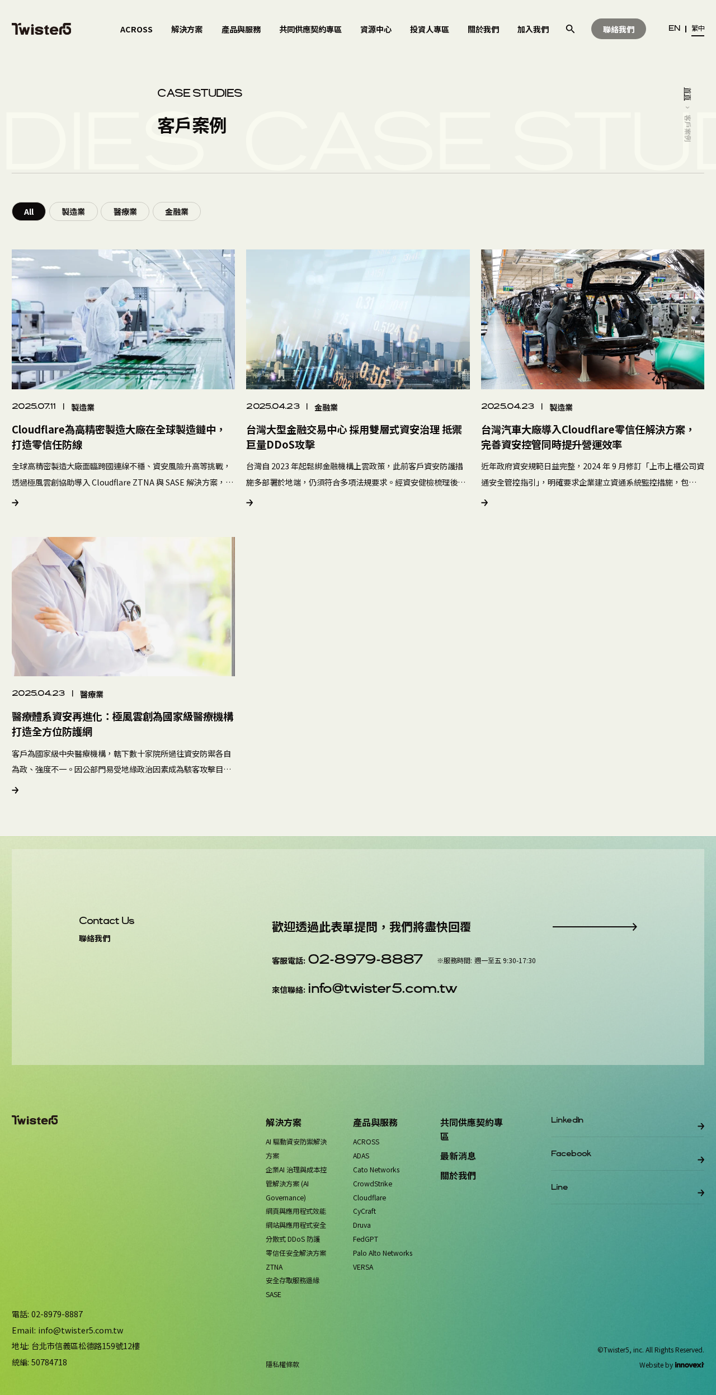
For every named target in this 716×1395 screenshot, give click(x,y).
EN (674, 28)
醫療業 (125, 211)
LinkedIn (567, 1120)
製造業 (73, 211)
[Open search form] (570, 29)
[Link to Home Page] (42, 29)
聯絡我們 (618, 29)
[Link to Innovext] (689, 1364)
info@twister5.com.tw (382, 989)
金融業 (177, 211)
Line (559, 1187)
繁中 (697, 28)
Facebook (571, 1154)
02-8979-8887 (365, 960)
